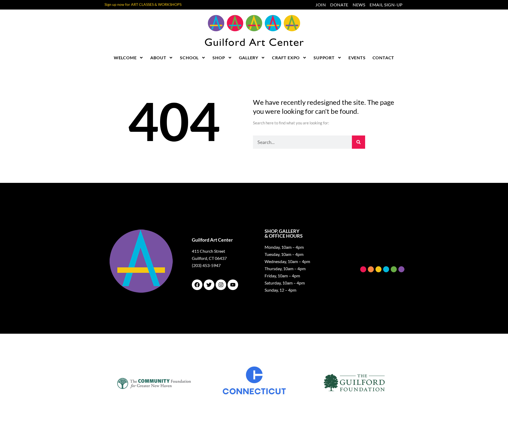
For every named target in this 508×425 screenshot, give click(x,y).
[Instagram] (221, 284)
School (189, 57)
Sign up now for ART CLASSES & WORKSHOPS (143, 4)
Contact (383, 57)
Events (357, 57)
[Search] (358, 142)
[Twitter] (209, 284)
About (158, 57)
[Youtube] (233, 284)
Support (324, 57)
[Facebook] (197, 284)
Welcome (125, 57)
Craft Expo (286, 57)
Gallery (248, 57)
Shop (218, 57)
